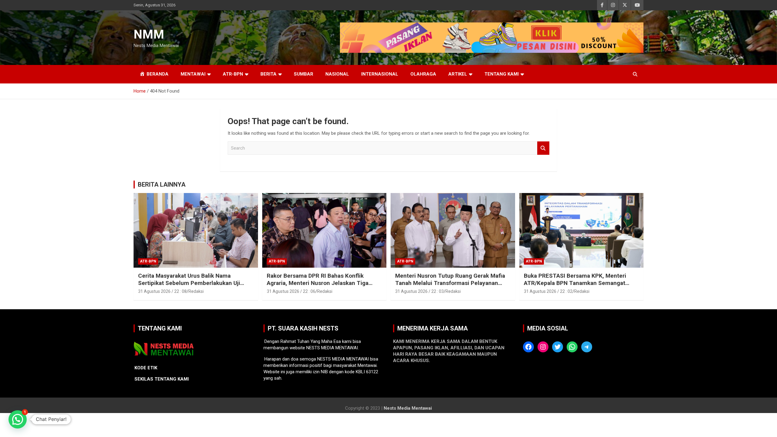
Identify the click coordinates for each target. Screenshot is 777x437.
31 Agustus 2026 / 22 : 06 (291, 291)
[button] (17, 419)
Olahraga (423, 74)
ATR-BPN (233, 74)
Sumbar (303, 74)
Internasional (379, 74)
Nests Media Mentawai (408, 408)
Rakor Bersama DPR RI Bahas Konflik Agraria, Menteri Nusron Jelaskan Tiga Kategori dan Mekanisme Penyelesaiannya (323, 283)
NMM (149, 34)
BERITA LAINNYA (161, 184)
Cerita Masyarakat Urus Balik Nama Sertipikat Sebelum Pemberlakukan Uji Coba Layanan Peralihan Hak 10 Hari (189, 283)
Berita (268, 74)
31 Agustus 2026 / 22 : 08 (162, 291)
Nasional (337, 74)
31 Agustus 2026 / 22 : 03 (419, 291)
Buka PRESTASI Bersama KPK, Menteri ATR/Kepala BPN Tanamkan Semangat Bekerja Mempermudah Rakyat (575, 283)
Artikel (457, 74)
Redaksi (196, 291)
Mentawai (193, 74)
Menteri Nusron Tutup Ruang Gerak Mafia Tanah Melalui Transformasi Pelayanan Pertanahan (450, 283)
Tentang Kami (501, 74)
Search (543, 148)
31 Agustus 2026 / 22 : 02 (548, 291)
